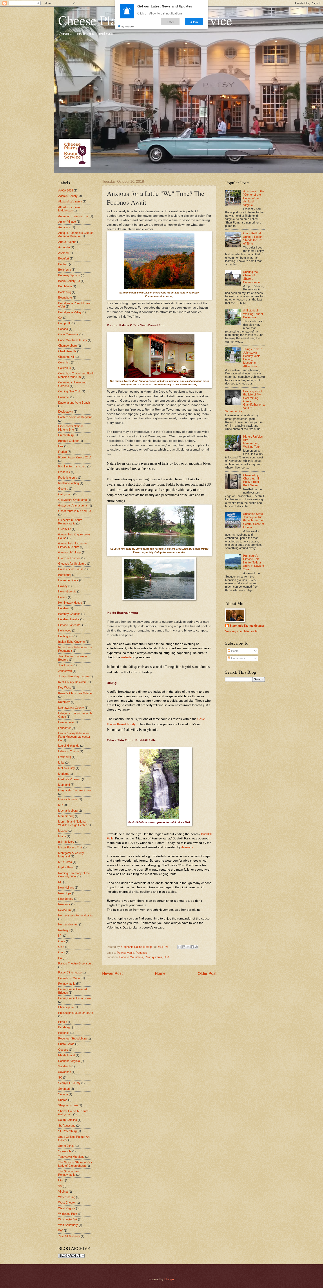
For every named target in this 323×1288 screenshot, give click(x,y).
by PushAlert (128, 26)
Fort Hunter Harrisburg (72, 466)
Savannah (64, 1071)
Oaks (61, 941)
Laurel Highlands (68, 745)
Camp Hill (64, 323)
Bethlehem (65, 286)
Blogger (169, 1279)
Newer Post (112, 973)
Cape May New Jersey (72, 340)
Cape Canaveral (68, 334)
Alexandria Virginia (70, 201)
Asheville (64, 247)
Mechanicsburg (68, 810)
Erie (60, 446)
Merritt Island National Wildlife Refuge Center (72, 823)
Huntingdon (65, 636)
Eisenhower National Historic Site (71, 427)
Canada (63, 329)
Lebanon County (68, 751)
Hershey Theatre (68, 619)
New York (64, 904)
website (126, 657)
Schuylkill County (69, 1083)
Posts (234, 651)
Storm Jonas (66, 1145)
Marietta (63, 773)
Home (160, 973)
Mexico (62, 830)
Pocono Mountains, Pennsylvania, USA (144, 957)
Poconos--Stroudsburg (72, 1038)
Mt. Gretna (65, 862)
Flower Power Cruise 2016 (74, 457)
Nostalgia (64, 930)
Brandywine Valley (70, 312)
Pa (60, 958)
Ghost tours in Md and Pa (74, 511)
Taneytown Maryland (71, 1156)
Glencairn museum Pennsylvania (70, 521)
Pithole (62, 1021)
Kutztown (64, 702)
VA (60, 1186)
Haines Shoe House (70, 569)
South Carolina (67, 1120)
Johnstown (65, 671)
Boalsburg (64, 292)
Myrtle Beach (66, 867)
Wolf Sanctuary (68, 1225)
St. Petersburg (67, 1131)
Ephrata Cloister (68, 440)
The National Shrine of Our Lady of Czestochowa (75, 1164)
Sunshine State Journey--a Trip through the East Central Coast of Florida (253, 520)
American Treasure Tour (73, 216)
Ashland (63, 253)
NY (60, 935)
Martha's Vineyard (69, 779)
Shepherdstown (68, 1105)
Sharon (62, 1100)
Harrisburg (64, 574)
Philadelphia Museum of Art (75, 1012)
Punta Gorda (66, 1044)
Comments (237, 658)
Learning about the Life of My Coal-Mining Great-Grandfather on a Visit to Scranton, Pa (245, 401)
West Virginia (66, 1208)
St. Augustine (66, 1125)
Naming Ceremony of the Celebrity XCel (74, 874)
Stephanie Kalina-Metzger (247, 625)
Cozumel (63, 397)
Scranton (64, 1088)
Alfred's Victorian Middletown (69, 209)
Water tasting (66, 1197)
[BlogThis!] (183, 947)
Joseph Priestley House (73, 676)
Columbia (64, 362)
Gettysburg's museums (73, 505)
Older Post (207, 973)
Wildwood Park (67, 1213)
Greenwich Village (69, 552)
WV (60, 1230)
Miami (62, 836)
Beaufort (63, 258)
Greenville (64, 529)
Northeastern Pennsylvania (75, 915)
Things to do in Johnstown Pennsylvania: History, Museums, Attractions (252, 357)
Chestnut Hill (66, 356)
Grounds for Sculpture (72, 563)
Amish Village (67, 221)
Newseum (64, 910)
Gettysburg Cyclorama (72, 499)
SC (60, 1077)
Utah (61, 1180)
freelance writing (68, 483)
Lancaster (64, 728)
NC (60, 882)
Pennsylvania (125, 952)
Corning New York (69, 391)
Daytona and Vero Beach (74, 402)
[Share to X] (188, 947)
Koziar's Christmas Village (75, 693)
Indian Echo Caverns (71, 641)
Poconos (141, 952)
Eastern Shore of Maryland (75, 417)
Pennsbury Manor (69, 978)
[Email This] (179, 947)
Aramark (187, 847)
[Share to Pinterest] (196, 947)
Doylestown (65, 411)
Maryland (64, 784)
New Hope (64, 893)
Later (170, 21)
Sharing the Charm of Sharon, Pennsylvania (251, 277)
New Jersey (65, 898)
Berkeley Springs (69, 275)
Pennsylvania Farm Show (74, 998)
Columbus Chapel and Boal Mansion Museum (75, 375)
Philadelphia (66, 1007)
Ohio (61, 946)
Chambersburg (67, 345)
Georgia (63, 488)
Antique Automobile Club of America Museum (75, 234)
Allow (194, 21)
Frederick (64, 472)
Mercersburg (66, 816)
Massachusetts (68, 799)
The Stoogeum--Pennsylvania (68, 1173)
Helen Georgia (67, 591)
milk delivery (66, 841)
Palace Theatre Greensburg (75, 963)
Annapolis (64, 227)
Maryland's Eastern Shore (74, 790)
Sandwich (64, 1066)
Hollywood (64, 630)
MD (60, 805)
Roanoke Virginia (69, 1061)
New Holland (66, 887)
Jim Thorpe (65, 665)
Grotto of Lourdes (69, 558)
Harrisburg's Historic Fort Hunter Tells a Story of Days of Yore (253, 562)
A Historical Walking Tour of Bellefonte (253, 314)
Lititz (61, 762)
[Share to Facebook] (192, 947)
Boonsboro (65, 297)
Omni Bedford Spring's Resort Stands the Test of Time (253, 238)
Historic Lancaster (69, 625)
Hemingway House (70, 602)
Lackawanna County (71, 707)
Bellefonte (64, 269)
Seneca (63, 1094)
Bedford (63, 264)
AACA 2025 (65, 190)
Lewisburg (64, 756)
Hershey (63, 608)
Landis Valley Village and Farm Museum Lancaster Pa (74, 737)
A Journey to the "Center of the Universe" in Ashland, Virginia (253, 198)
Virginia (63, 1191)
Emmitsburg (66, 435)
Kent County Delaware (72, 682)
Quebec (63, 1049)
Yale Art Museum (69, 1236)
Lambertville (66, 722)
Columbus (64, 368)
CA (60, 317)
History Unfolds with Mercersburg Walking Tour (253, 441)
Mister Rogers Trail (70, 847)
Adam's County (68, 196)
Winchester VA (67, 1219)
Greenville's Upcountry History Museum (72, 545)
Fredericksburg (67, 477)
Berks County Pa (69, 281)
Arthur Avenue (67, 241)
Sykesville (64, 1151)
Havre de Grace (68, 580)
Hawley (62, 586)
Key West (64, 687)
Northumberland (68, 924)
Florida (62, 451)
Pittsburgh (64, 1027)
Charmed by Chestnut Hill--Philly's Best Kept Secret (252, 480)
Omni (61, 952)
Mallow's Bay (66, 768)
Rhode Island (66, 1055)
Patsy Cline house (70, 972)
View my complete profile (241, 631)
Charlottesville (67, 351)
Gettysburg (65, 494)
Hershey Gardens (69, 613)
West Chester (67, 1202)
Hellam (62, 597)
